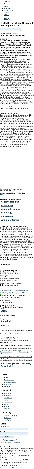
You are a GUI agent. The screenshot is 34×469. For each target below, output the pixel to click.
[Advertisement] (17, 168)
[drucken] (3, 290)
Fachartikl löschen (6, 357)
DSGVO (5, 353)
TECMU (11, 468)
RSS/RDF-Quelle (26, 456)
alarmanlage (7, 205)
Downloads (7, 395)
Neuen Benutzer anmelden (11, 442)
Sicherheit (6, 321)
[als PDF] (10, 290)
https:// (2, 195)
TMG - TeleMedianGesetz (10, 351)
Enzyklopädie (8, 398)
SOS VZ (6, 15)
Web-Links (7, 8)
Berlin (4, 311)
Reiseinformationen (10, 382)
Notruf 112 (7, 378)
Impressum (12, 453)
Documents (7, 393)
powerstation (7, 216)
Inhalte (6, 400)
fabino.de (7, 386)
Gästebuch (7, 418)
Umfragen (7, 406)
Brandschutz (8, 384)
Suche (6, 404)
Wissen (6, 6)
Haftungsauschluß (6, 350)
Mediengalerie (8, 402)
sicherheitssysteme (10, 209)
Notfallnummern (9, 380)
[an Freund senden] (21, 290)
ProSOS (6, 18)
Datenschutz (23, 352)
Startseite (7, 2)
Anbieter (6, 12)
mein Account (8, 420)
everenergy (6, 212)
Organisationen (9, 10)
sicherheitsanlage (10, 202)
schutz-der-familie (10, 220)
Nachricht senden (24, 345)
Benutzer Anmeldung (10, 415)
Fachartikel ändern (18, 357)
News (5, 4)
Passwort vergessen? (10, 440)
